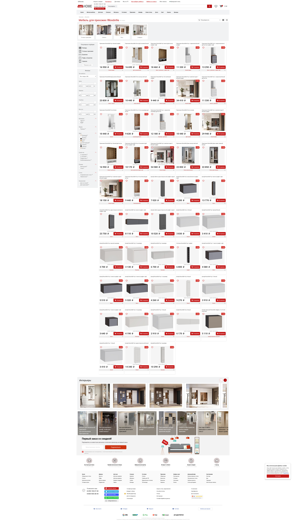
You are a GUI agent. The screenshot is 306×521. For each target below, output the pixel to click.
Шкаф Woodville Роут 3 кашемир (133, 243)
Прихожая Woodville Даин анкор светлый (187, 143)
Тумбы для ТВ (145, 478)
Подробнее (286, 473)
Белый (84, 137)
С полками (83, 156)
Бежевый (85, 135)
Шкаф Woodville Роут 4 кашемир (133, 309)
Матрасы (132, 478)
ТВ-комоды (145, 482)
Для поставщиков (131, 496)
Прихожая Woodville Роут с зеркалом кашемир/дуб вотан (160, 110)
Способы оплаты (161, 491)
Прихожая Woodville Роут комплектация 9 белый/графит (213, 110)
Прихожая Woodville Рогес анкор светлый (136, 76)
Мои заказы (163, 1)
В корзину (119, 67)
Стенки (143, 476)
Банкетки (162, 478)
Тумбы (131, 480)
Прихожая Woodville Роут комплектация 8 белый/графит (110, 177)
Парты (115, 482)
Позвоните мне (100, 8)
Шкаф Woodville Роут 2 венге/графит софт (110, 276)
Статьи (158, 493)
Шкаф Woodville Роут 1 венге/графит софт (213, 243)
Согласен (278, 476)
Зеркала (162, 482)
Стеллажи (175, 480)
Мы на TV (125, 1)
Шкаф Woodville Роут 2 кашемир (159, 276)
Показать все (87, 65)
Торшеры (208, 480)
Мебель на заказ (151, 1)
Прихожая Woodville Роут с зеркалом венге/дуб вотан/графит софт (213, 44)
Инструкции (159, 496)
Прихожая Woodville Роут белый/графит (110, 43)
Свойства (81, 152)
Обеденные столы (86, 476)
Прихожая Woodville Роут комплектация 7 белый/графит (187, 77)
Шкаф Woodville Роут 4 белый (183, 210)
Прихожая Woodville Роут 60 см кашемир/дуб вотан (137, 110)
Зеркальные (84, 176)
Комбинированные (86, 160)
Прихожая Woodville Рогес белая (108, 110)
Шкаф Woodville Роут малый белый (211, 210)
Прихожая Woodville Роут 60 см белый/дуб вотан (136, 177)
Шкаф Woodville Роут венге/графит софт (212, 176)
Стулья (83, 478)
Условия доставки (131, 488)
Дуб (83, 140)
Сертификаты (194, 491)
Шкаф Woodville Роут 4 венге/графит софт (136, 276)
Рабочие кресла (191, 480)
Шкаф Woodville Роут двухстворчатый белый (136, 343)
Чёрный (84, 146)
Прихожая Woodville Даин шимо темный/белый (212, 144)
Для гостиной (84, 183)
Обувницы (163, 476)
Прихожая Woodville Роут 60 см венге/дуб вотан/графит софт (136, 144)
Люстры (208, 476)
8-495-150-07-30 (100, 4)
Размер (81, 164)
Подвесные (84, 158)
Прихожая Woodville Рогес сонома (185, 110)
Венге (84, 139)
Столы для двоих (192, 482)
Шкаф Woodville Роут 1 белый (107, 343)
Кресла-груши (102, 480)
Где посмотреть (195, 493)
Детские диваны (117, 478)
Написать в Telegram (113, 491)
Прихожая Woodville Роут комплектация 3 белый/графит (162, 144)
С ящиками (84, 154)
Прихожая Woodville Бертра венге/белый (110, 76)
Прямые (83, 129)
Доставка (117, 1)
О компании (194, 488)
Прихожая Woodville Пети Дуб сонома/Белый (137, 43)
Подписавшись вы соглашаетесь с (103, 452)
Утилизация (130, 498)
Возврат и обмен (131, 491)
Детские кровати (117, 476)
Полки (175, 482)
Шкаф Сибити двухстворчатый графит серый (162, 210)
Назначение (82, 181)
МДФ (82, 122)
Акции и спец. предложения (163, 488)
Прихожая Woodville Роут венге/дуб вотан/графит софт (162, 44)
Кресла (100, 476)
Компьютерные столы (193, 476)
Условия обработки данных (163, 498)
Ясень (84, 148)
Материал (81, 118)
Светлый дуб (86, 142)
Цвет (80, 133)
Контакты (108, 1)
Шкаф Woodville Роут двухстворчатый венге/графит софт (111, 210)
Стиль (80, 172)
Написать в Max (112, 494)
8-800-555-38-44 (100, 6)
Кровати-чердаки (117, 480)
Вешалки (162, 480)
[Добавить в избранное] (101, 47)
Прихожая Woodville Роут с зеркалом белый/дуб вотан (213, 77)
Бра (207, 478)
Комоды (132, 482)
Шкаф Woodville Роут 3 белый (158, 309)
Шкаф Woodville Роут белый (183, 276)
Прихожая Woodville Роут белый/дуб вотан (111, 143)
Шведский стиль (175, 1)
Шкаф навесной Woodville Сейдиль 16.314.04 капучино (213, 310)
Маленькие (83, 166)
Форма (80, 127)
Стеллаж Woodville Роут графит (184, 243)
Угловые (175, 478)
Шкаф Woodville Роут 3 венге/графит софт (110, 309)
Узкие (82, 168)
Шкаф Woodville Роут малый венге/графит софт (187, 177)
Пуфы (100, 478)
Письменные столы (192, 478)
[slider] (80, 83)
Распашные (176, 476)
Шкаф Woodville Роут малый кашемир (109, 243)
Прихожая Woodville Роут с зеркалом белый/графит (188, 44)
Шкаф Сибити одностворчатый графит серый (163, 176)
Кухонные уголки (86, 480)
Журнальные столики (147, 480)
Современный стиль (86, 174)
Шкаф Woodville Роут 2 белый (209, 276)
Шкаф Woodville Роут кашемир (158, 243)
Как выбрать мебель (137, 1)
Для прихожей (84, 184)
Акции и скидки (97, 1)
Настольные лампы (211, 482)
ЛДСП (82, 120)
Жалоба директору (131, 493)
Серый (84, 144)
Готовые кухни (85, 482)
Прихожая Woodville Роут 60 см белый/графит (161, 77)
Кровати (132, 476)
